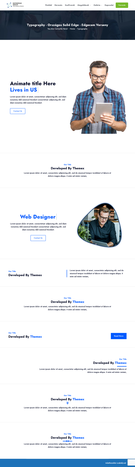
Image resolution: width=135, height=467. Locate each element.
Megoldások (83, 5)
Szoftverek (70, 5)
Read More (118, 336)
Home (72, 28)
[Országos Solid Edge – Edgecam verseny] (21, 5)
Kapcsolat (109, 5)
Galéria (97, 5)
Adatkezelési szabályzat (115, 463)
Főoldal (48, 5)
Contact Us (17, 111)
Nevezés (58, 5)
